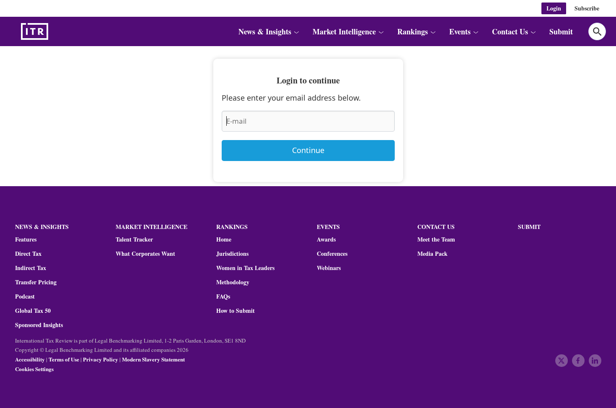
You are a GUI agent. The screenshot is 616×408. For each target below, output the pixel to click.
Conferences (332, 254)
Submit (561, 31)
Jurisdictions (232, 254)
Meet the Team (436, 239)
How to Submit (235, 311)
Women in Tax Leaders (245, 268)
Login (553, 8)
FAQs (223, 296)
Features (25, 239)
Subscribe (587, 8)
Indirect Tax (30, 268)
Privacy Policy (100, 359)
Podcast (25, 296)
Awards (326, 239)
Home (223, 239)
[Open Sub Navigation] (296, 31)
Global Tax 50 (33, 311)
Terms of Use (64, 359)
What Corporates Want (145, 254)
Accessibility (30, 359)
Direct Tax (28, 254)
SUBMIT (529, 226)
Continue (308, 150)
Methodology (232, 282)
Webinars (329, 268)
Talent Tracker (134, 239)
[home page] (54, 31)
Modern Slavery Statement (153, 359)
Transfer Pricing (36, 282)
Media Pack (432, 254)
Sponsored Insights (39, 325)
